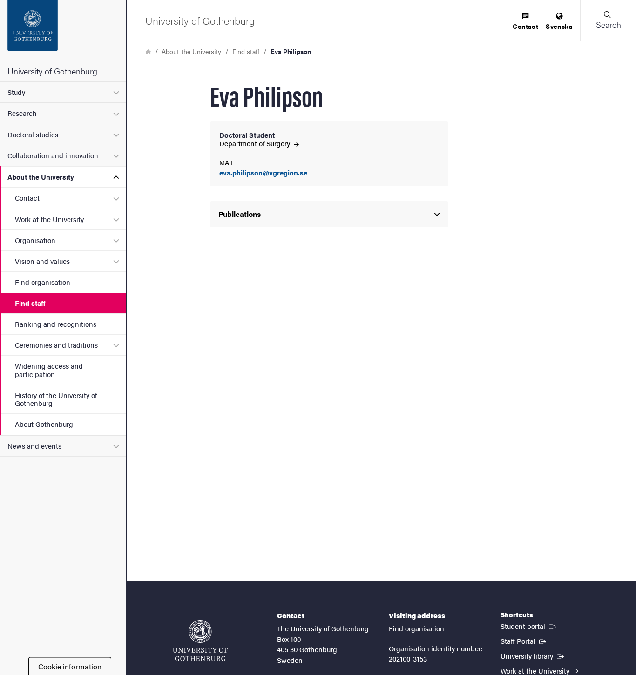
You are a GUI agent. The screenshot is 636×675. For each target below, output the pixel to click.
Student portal (529, 626)
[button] (608, 20)
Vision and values (42, 261)
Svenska (559, 26)
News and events (34, 446)
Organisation (35, 240)
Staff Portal (524, 640)
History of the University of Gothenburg (56, 399)
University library (533, 655)
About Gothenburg (44, 424)
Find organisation (42, 282)
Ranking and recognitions (55, 324)
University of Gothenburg (52, 71)
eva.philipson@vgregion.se (263, 173)
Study (16, 92)
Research (22, 113)
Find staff (30, 303)
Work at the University (49, 219)
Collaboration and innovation (52, 155)
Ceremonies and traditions (56, 345)
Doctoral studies (32, 134)
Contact (27, 197)
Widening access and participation (49, 369)
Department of (255, 143)
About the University (40, 177)
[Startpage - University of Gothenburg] (63, 30)
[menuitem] (525, 21)
